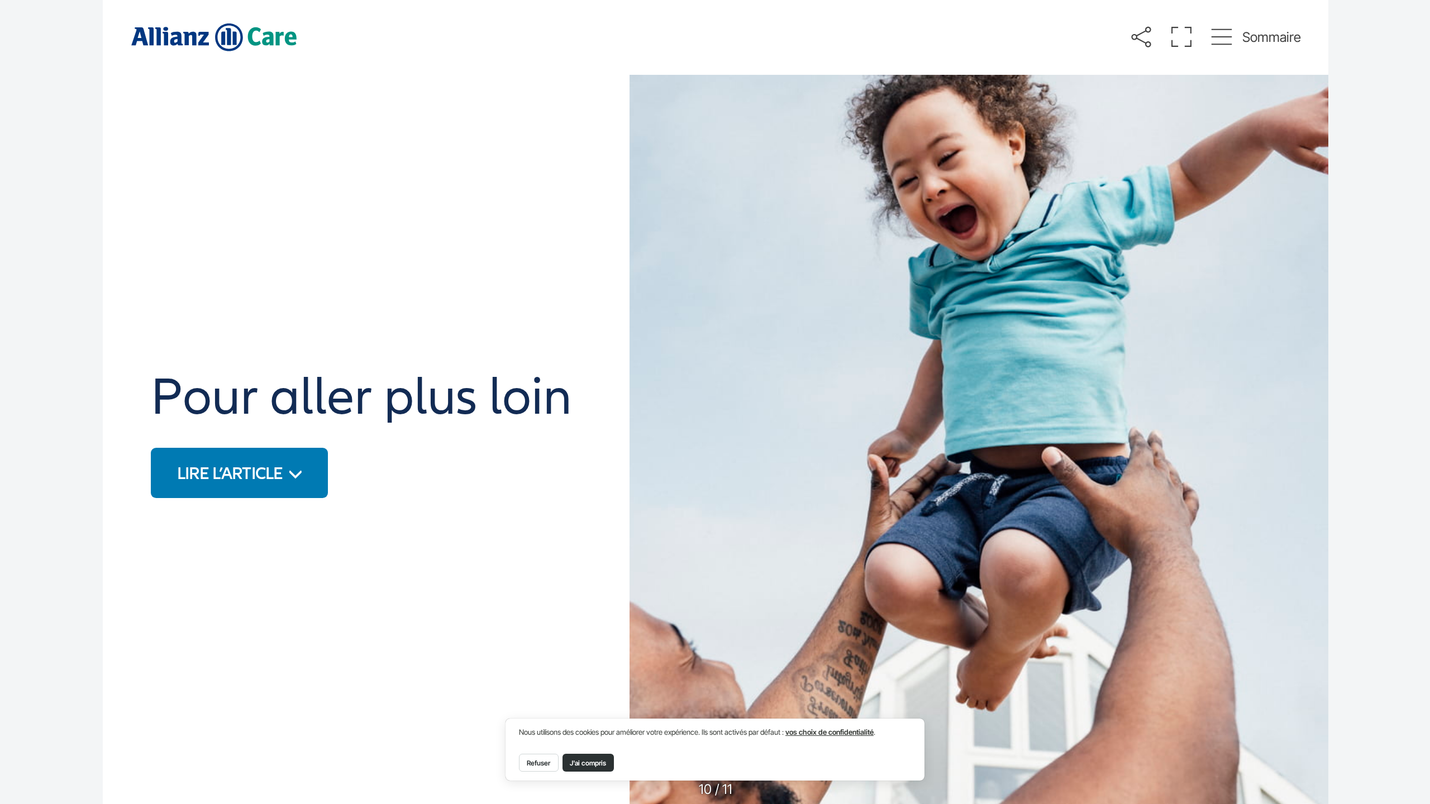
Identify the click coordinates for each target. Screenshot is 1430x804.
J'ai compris (588, 763)
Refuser (538, 763)
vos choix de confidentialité (829, 732)
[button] (1141, 37)
